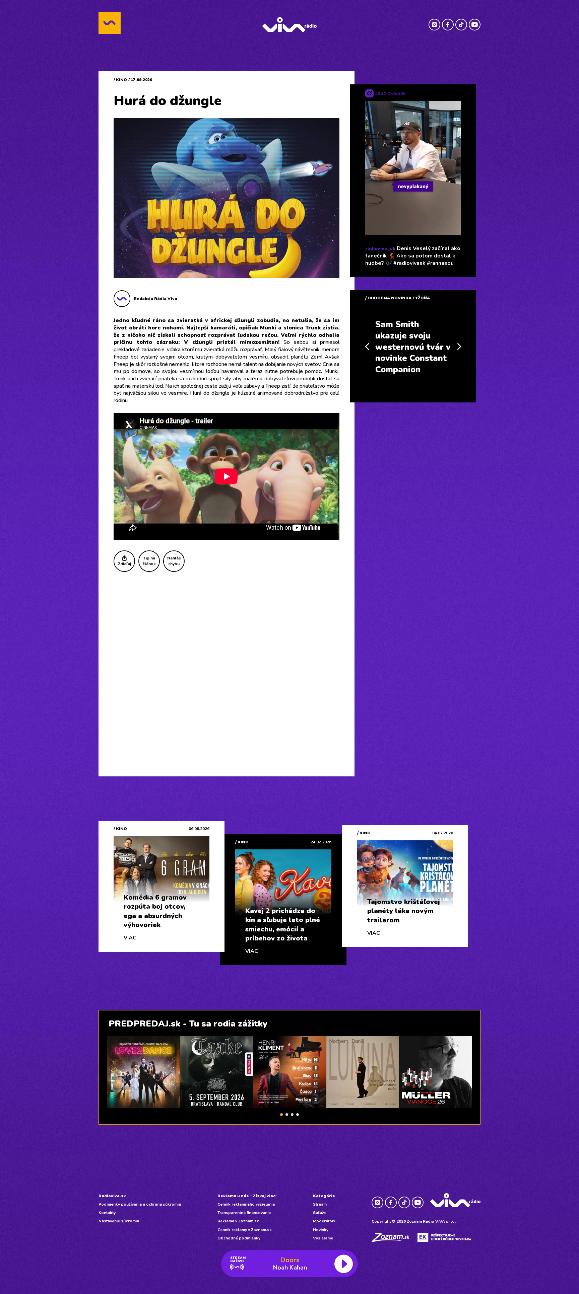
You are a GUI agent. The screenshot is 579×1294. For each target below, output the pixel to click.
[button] (281, 1114)
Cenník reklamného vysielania (246, 1204)
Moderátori (324, 1221)
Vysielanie (323, 1238)
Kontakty (107, 1212)
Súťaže (319, 1212)
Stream (320, 1204)
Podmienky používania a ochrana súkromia (140, 1204)
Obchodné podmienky (238, 1238)
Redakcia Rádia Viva (155, 298)
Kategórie (324, 1196)
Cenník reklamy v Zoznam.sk (244, 1229)
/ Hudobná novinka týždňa (397, 298)
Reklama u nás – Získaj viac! (246, 1196)
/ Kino (120, 79)
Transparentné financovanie (244, 1212)
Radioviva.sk (112, 1196)
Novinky (320, 1229)
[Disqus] (226, 667)
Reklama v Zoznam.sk (238, 1221)
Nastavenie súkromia (119, 1221)
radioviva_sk (380, 248)
